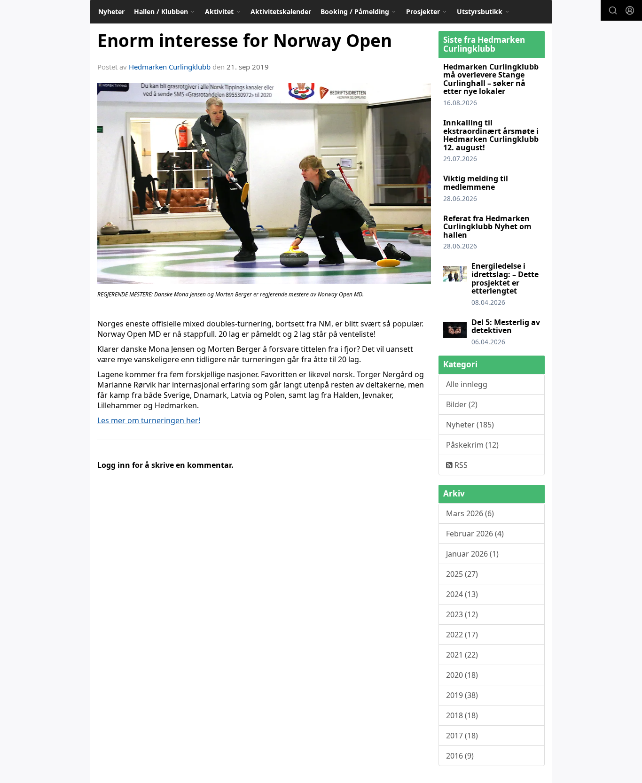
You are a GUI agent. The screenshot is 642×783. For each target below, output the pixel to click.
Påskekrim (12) (472, 445)
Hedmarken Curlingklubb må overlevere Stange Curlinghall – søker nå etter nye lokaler (491, 79)
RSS (460, 465)
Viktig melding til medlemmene (475, 182)
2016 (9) (460, 756)
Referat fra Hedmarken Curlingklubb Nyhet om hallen (487, 226)
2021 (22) (462, 655)
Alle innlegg (466, 384)
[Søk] (612, 10)
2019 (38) (462, 695)
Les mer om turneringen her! (148, 420)
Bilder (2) (462, 404)
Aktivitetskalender (281, 11)
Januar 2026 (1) (472, 554)
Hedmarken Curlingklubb (170, 66)
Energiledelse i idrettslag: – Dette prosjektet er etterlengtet (505, 278)
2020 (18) (462, 675)
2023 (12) (462, 614)
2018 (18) (462, 715)
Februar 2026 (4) (475, 533)
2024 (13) (462, 594)
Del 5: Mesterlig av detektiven (505, 326)
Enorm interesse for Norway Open (244, 40)
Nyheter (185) (470, 424)
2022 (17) (462, 634)
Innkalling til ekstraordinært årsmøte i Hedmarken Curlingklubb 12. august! (491, 135)
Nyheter (111, 11)
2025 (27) (462, 574)
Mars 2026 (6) (470, 513)
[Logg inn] (629, 10)
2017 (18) (462, 735)
